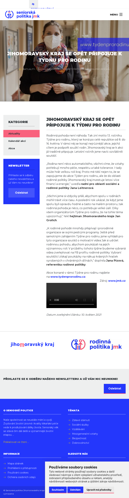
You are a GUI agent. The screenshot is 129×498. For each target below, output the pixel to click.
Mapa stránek (15, 463)
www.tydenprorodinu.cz (67, 276)
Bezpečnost (79, 438)
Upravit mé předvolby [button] (99, 489)
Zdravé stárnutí (81, 420)
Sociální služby (80, 424)
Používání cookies (18, 472)
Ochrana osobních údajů (22, 477)
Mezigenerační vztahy (85, 433)
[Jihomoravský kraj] (32, 344)
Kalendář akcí (17, 141)
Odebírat (21, 192)
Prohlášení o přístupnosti (22, 468)
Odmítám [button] (75, 489)
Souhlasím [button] (58, 489)
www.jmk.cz (117, 280)
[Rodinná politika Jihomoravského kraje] (96, 344)
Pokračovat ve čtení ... (16, 442)
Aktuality (29, 69)
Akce (11, 148)
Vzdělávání (78, 429)
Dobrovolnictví (80, 442)
